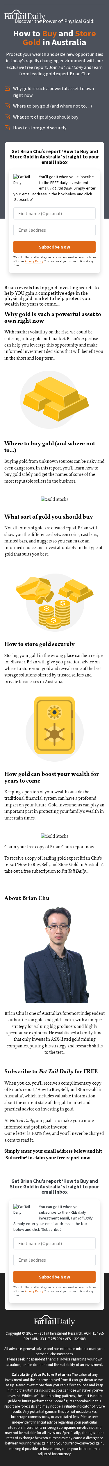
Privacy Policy (34, 261)
